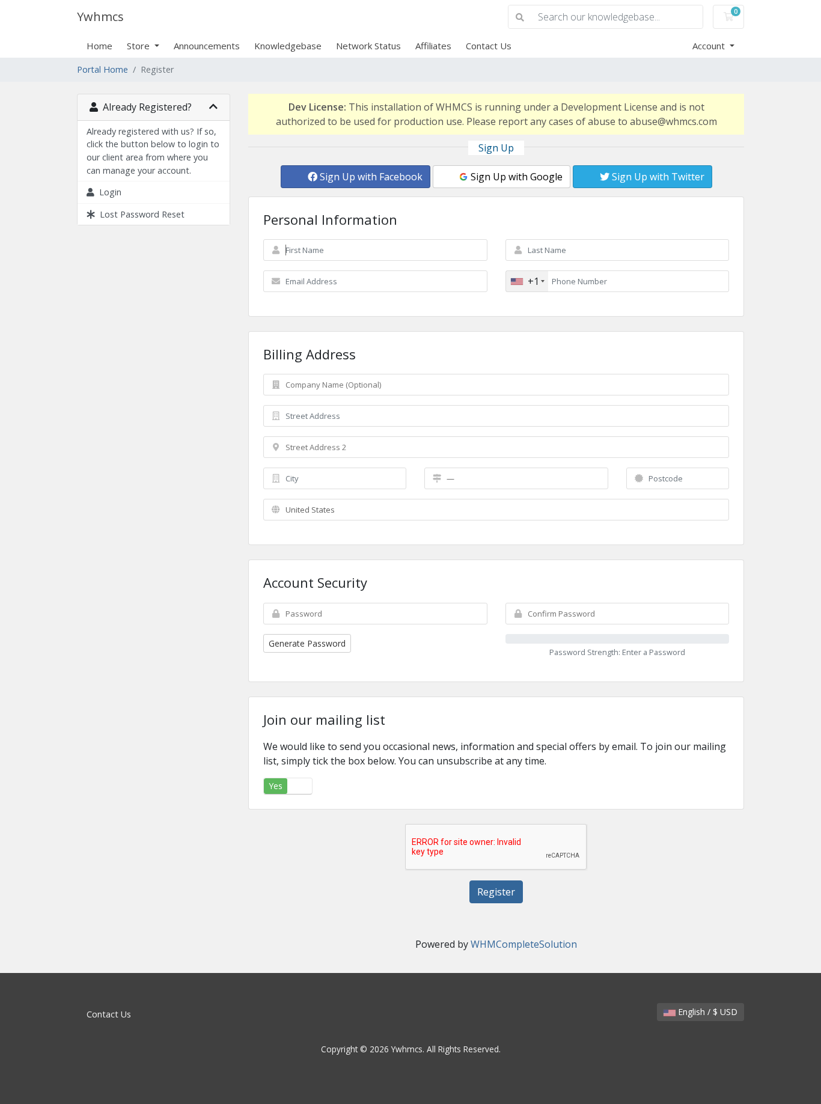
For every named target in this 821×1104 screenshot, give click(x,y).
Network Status (368, 46)
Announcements (207, 46)
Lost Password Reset (140, 214)
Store (139, 46)
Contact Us (488, 46)
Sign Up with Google (515, 176)
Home (99, 46)
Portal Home (102, 69)
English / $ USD (706, 1011)
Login (107, 192)
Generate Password (307, 643)
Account (709, 46)
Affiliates (433, 46)
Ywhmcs (100, 16)
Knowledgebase (288, 46)
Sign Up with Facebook (370, 176)
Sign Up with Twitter (656, 176)
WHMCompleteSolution (524, 944)
